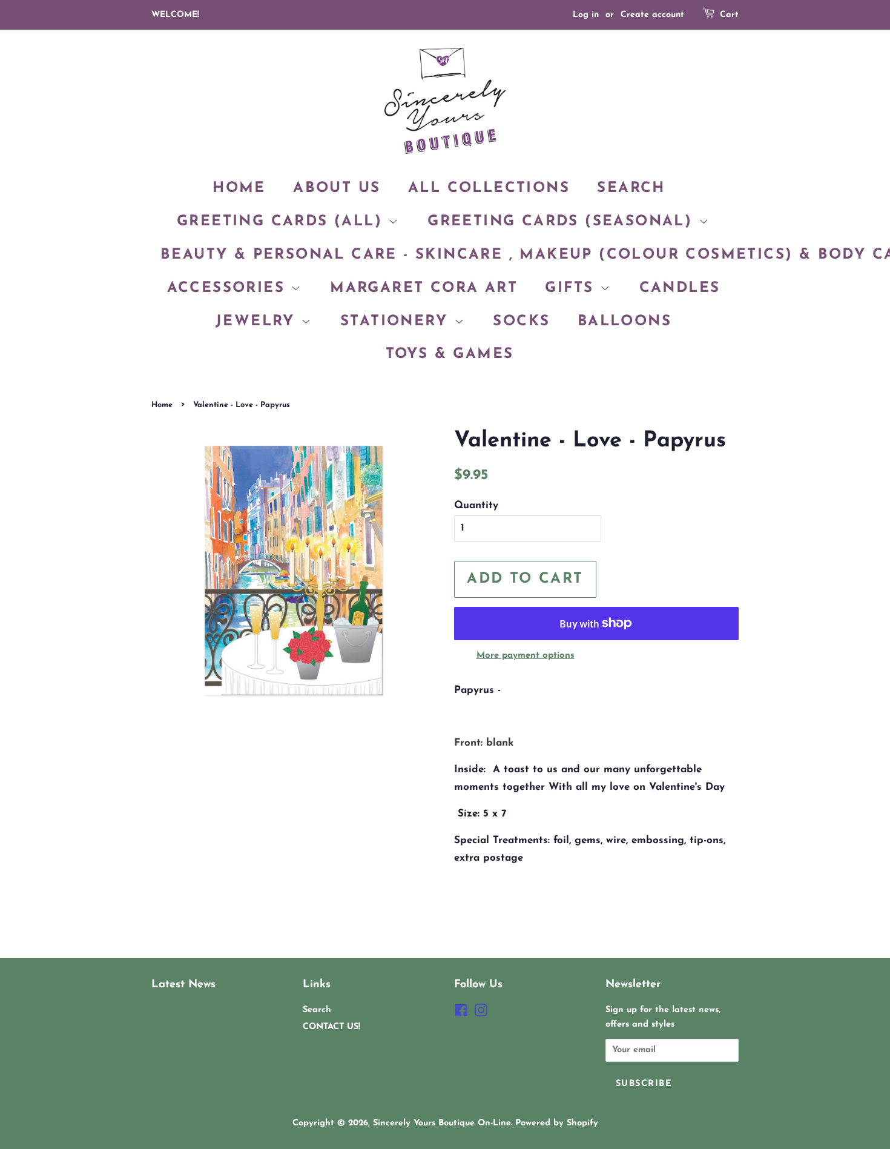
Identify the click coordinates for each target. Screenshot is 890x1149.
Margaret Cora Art (424, 288)
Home (239, 188)
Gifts (572, 288)
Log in (586, 14)
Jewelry (258, 321)
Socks (521, 321)
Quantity (476, 505)
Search (631, 188)
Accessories (229, 288)
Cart (729, 14)
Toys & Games (450, 354)
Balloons (624, 321)
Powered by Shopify (556, 1123)
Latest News (183, 984)
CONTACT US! (331, 1026)
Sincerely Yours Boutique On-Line (442, 1123)
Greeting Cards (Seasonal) (562, 221)
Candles (679, 288)
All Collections (489, 188)
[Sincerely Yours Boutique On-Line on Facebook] (461, 1013)
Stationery (396, 321)
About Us (336, 188)
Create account (652, 14)
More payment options (525, 655)
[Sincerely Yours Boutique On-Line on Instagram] (480, 1013)
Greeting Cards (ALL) (282, 221)
